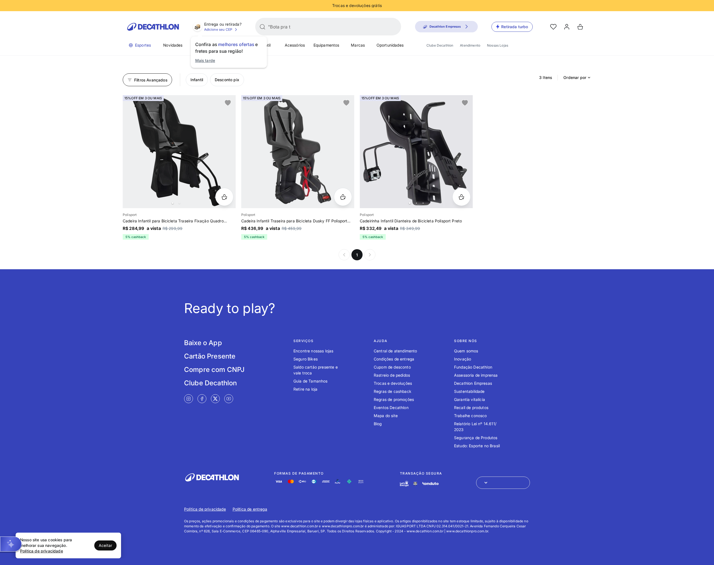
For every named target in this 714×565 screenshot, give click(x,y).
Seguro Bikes (305, 359)
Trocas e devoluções (393, 383)
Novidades (172, 45)
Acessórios (295, 45)
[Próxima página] (369, 254)
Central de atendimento (395, 350)
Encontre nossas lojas (313, 350)
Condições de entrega (394, 359)
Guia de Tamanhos (310, 381)
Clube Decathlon (439, 45)
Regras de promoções (394, 399)
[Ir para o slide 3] (423, 203)
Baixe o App (203, 343)
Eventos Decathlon (391, 407)
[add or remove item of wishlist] (228, 103)
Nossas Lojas (497, 45)
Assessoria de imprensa (476, 375)
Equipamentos (326, 45)
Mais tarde (205, 60)
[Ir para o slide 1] (172, 203)
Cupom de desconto (392, 367)
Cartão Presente (209, 356)
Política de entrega (250, 509)
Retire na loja (305, 389)
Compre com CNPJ (214, 370)
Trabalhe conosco (470, 415)
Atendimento (470, 45)
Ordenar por (574, 77)
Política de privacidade (205, 509)
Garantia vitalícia (469, 399)
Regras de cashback (392, 391)
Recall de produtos (471, 407)
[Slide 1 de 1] (297, 151)
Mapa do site (386, 415)
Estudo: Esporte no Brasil (477, 445)
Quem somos (466, 350)
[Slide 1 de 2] (179, 151)
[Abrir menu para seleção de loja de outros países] (503, 483)
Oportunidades (390, 45)
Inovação (462, 359)
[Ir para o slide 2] (179, 203)
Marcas (358, 45)
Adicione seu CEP (218, 29)
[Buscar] (262, 26)
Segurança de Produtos (475, 437)
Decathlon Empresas (473, 383)
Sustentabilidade (469, 391)
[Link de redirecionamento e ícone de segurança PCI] (415, 484)
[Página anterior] (344, 254)
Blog (378, 423)
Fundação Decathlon (473, 367)
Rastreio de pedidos (392, 375)
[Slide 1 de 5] (416, 151)
